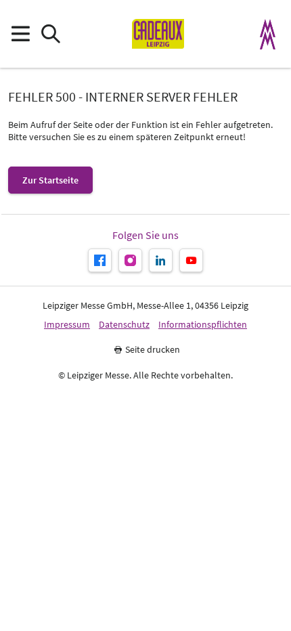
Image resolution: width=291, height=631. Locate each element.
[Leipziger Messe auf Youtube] (191, 260)
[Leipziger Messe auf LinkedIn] (161, 260)
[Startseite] (158, 34)
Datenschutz (124, 324)
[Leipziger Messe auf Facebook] (100, 260)
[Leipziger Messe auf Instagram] (130, 260)
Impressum (67, 324)
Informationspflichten (202, 324)
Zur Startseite (50, 180)
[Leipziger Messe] (268, 34)
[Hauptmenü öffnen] (20, 34)
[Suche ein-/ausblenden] (50, 34)
